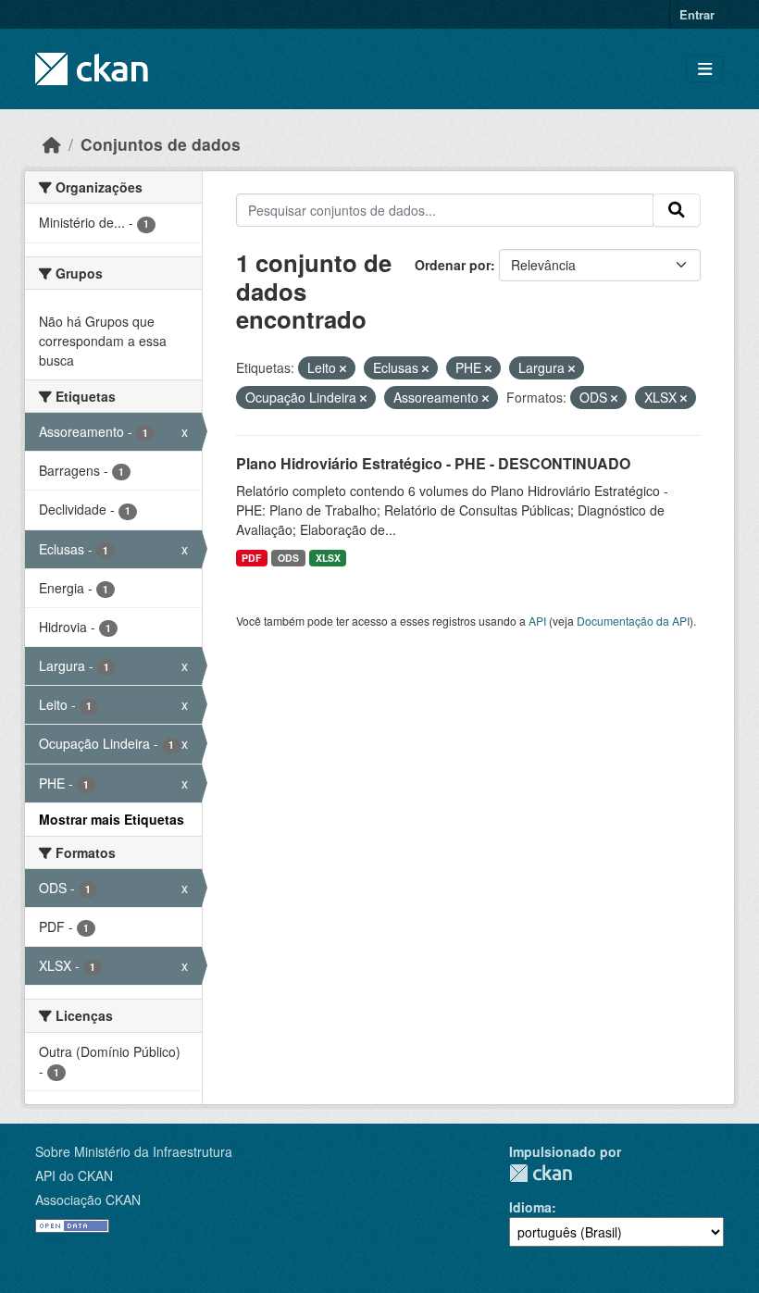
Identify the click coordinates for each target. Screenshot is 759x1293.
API (537, 620)
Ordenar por (453, 264)
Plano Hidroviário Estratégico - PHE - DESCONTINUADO (433, 463)
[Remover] (343, 368)
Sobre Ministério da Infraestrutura (133, 1151)
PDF (251, 558)
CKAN (540, 1173)
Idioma (530, 1207)
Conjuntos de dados (161, 143)
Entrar (697, 14)
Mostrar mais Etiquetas (111, 819)
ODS (288, 558)
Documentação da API (633, 620)
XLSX (328, 558)
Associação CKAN (88, 1199)
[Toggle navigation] (705, 69)
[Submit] (677, 210)
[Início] (52, 143)
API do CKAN (74, 1175)
